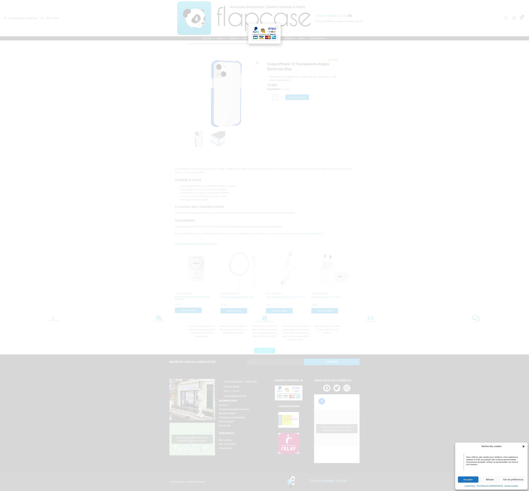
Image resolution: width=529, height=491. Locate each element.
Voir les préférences (513, 479)
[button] (523, 446)
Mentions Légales (511, 486)
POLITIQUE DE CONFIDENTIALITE (490, 486)
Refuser (490, 479)
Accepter (468, 479)
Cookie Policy (470, 486)
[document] (264, 245)
